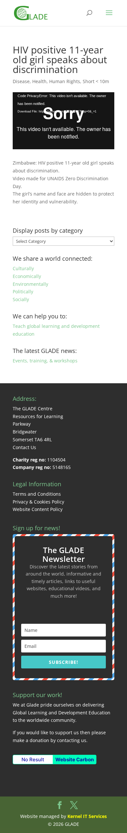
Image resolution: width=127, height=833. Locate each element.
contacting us (71, 740)
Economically (27, 276)
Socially (21, 299)
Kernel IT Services (87, 816)
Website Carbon (74, 759)
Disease (21, 81)
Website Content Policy (38, 509)
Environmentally (30, 284)
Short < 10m (96, 81)
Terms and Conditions (37, 494)
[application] (63, 121)
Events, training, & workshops (45, 361)
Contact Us (24, 447)
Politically (23, 291)
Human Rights (64, 81)
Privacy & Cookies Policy (38, 502)
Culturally (23, 268)
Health (39, 81)
